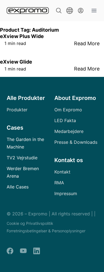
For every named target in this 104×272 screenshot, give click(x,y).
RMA (59, 182)
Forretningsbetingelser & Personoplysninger (46, 230)
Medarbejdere (68, 131)
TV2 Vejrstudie (22, 157)
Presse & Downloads (75, 142)
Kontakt (62, 172)
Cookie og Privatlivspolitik (30, 223)
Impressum (65, 193)
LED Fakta (65, 120)
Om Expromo (68, 109)
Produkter (17, 109)
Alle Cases (18, 187)
